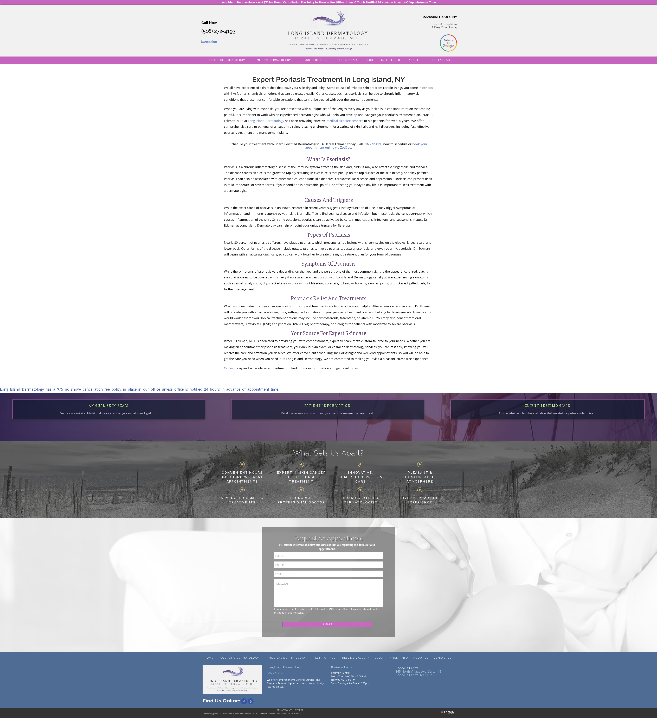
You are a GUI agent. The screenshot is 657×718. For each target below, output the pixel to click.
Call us (229, 368)
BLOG (369, 60)
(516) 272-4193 (218, 31)
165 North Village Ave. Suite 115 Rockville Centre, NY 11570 (418, 673)
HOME (209, 657)
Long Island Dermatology (266, 121)
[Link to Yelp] (251, 701)
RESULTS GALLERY (314, 60)
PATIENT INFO (390, 60)
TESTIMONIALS (347, 60)
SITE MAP (299, 710)
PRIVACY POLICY (284, 710)
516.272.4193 (373, 144)
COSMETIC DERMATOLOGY (227, 60)
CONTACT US (441, 60)
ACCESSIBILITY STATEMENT (289, 713)
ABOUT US (416, 60)
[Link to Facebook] (244, 701)
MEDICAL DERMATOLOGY (274, 60)
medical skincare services (344, 121)
